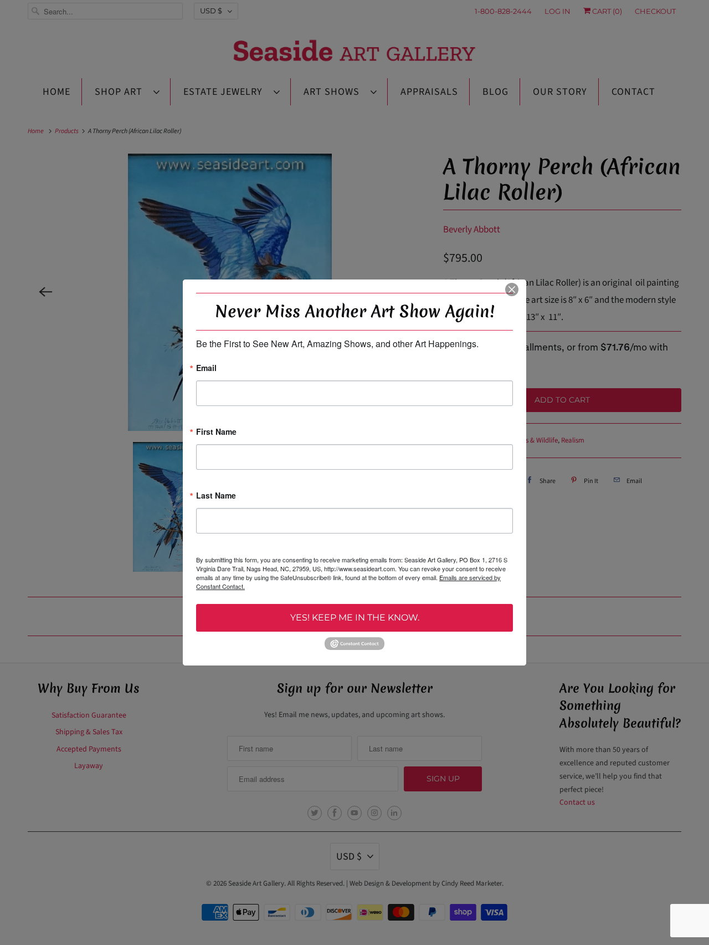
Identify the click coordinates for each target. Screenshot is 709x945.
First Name (216, 432)
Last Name (216, 496)
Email (206, 368)
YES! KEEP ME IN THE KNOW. (354, 617)
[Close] (512, 289)
